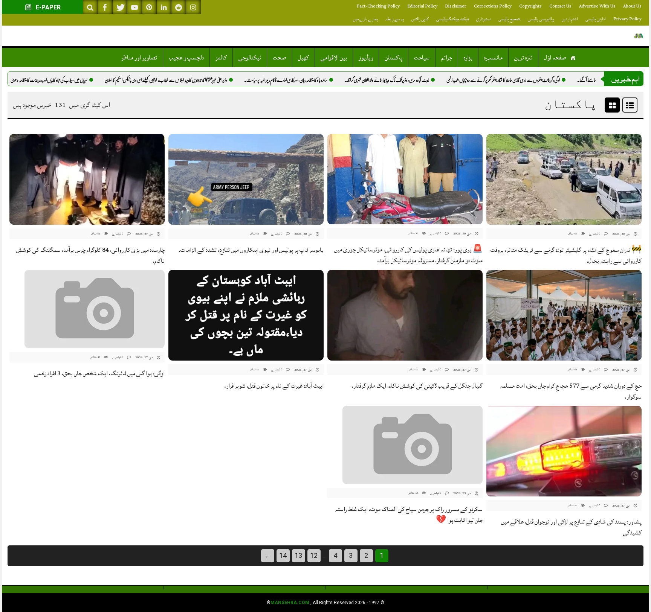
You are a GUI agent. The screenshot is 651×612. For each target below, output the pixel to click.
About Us (632, 6)
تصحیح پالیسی (509, 19)
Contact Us (560, 6)
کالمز (221, 58)
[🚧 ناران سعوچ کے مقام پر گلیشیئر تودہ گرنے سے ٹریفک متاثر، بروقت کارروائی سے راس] (564, 179)
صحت (279, 58)
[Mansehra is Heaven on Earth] (638, 36)
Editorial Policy (422, 6)
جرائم (446, 58)
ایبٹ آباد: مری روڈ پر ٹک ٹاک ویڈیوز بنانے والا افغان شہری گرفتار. (407, 80)
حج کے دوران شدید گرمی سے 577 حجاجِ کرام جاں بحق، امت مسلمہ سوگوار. (571, 391)
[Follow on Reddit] (178, 7)
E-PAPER (47, 7)
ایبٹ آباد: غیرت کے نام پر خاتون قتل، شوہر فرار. (274, 386)
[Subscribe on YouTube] (134, 7)
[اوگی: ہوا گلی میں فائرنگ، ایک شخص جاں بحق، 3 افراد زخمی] (94, 309)
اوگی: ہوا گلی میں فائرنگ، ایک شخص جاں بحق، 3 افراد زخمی (99, 373)
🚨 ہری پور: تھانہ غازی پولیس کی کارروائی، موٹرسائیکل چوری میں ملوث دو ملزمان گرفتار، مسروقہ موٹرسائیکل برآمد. (408, 255)
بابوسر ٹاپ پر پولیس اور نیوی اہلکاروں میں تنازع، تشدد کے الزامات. (251, 250)
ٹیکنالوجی (249, 58)
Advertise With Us (597, 6)
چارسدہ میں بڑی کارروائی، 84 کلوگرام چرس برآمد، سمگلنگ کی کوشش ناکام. (90, 255)
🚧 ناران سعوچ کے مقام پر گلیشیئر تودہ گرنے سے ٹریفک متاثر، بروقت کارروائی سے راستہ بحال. (566, 255)
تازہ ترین (523, 58)
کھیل (303, 58)
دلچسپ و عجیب (186, 58)
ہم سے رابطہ (394, 19)
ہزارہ (468, 58)
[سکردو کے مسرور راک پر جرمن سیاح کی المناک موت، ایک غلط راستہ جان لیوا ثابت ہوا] (412, 445)
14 (283, 555)
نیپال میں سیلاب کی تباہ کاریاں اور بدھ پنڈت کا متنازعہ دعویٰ (69, 80)
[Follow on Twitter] (119, 7)
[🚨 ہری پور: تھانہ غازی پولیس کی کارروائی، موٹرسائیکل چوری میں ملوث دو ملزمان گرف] (405, 179)
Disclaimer (455, 6)
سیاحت (421, 58)
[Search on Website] (90, 7)
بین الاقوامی (334, 58)
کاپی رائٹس (420, 19)
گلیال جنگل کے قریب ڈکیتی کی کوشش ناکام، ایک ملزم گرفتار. (417, 386)
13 (298, 555)
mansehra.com (289, 602)
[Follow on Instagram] (193, 7)
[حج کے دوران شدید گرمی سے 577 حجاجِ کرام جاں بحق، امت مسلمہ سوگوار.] (564, 315)
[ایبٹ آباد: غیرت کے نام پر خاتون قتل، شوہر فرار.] (246, 315)
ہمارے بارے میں (365, 19)
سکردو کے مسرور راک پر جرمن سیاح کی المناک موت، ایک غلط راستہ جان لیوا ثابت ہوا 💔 (409, 514)
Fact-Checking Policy (378, 6)
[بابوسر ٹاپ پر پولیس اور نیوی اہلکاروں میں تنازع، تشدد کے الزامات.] (246, 179)
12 (314, 555)
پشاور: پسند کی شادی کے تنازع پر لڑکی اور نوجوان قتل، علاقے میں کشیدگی (571, 527)
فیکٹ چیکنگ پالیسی (452, 19)
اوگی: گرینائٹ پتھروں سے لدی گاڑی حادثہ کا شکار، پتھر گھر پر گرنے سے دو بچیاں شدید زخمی (524, 80)
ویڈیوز (366, 58)
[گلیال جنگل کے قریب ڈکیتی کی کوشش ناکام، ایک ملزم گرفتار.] (405, 315)
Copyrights (530, 6)
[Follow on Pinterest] (149, 7)
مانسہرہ (493, 58)
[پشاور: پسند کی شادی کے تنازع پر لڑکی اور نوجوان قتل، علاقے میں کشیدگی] (564, 451)
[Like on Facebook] (105, 7)
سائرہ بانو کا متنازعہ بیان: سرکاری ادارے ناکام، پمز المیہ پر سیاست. (306, 80)
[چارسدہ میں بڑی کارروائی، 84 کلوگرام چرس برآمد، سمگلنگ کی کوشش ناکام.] (87, 179)
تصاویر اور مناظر (139, 58)
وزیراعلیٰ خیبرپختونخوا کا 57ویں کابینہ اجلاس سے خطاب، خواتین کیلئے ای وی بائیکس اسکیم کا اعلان (186, 80)
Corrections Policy (493, 6)
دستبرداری (483, 19)
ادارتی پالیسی (595, 19)
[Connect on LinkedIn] (163, 7)
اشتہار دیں (570, 19)
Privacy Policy (627, 19)
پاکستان (393, 58)
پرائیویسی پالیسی (541, 19)
